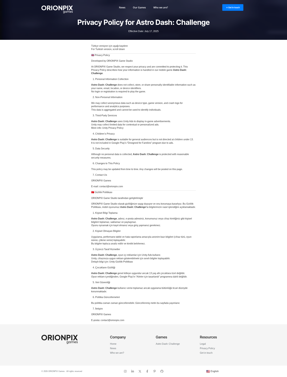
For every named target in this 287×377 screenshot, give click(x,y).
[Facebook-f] (147, 371)
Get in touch (206, 353)
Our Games (139, 7)
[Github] (162, 371)
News (122, 7)
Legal (203, 344)
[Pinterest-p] (154, 371)
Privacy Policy (207, 348)
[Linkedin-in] (132, 371)
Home (113, 344)
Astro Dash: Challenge (168, 344)
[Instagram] (125, 371)
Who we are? (160, 7)
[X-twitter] (140, 371)
